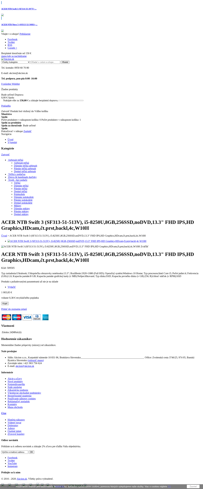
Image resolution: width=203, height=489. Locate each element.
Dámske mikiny (22, 208)
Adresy (11, 428)
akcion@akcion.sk (25, 366)
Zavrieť (193, 486)
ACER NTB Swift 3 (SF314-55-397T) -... (18, 9)
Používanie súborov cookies (22, 398)
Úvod (4, 235)
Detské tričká (20, 191)
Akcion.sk (22, 478)
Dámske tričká (21, 185)
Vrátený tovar (14, 422)
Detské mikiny (21, 214)
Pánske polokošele (23, 200)
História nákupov (16, 419)
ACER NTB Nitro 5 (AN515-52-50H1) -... (19, 24)
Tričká (17, 182)
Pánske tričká (20, 188)
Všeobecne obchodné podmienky (24, 393)
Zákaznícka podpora (18, 390)
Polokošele (19, 194)
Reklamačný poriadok (19, 401)
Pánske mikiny (21, 211)
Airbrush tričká (21, 162)
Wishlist (16, 84)
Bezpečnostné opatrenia (19, 395)
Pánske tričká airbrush (25, 168)
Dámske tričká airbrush (25, 165)
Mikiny (17, 205)
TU (169, 486)
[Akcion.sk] (7, 59)
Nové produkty (15, 381)
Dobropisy (13, 425)
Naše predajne (15, 387)
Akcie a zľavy (15, 378)
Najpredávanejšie (16, 384)
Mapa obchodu (15, 407)
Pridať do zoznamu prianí (14, 309)
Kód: (4, 268)
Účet (3, 413)
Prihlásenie (25, 34)
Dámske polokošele (24, 197)
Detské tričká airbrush (25, 171)
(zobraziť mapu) (36, 360)
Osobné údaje (14, 431)
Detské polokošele (23, 202)
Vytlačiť (12, 287)
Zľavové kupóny (16, 434)
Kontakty (12, 404)
